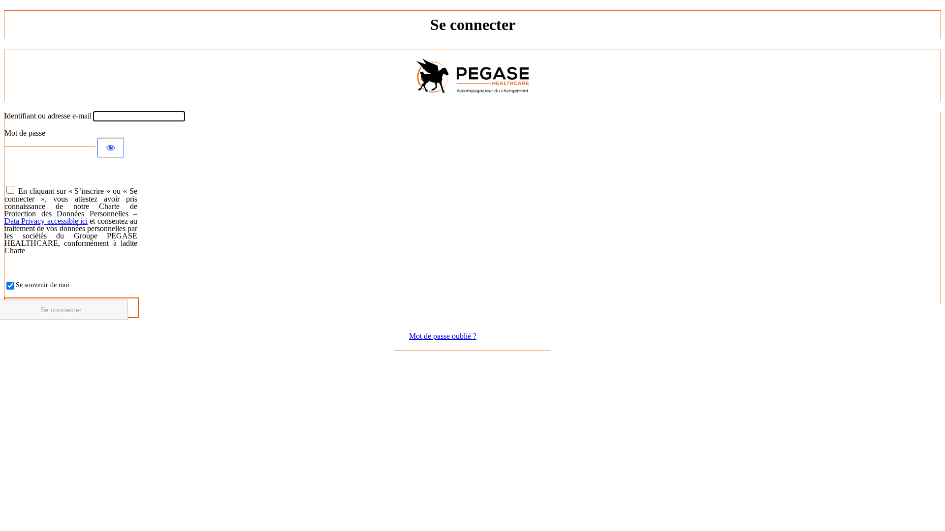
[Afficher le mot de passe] (110, 147)
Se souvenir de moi (42, 285)
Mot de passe (24, 133)
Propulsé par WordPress (472, 75)
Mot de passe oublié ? (442, 336)
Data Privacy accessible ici (46, 221)
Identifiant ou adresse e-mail (48, 116)
